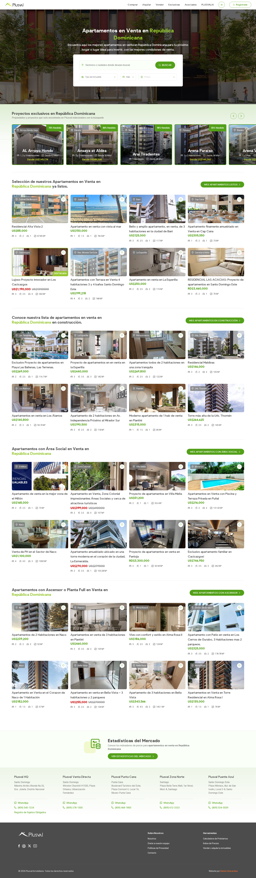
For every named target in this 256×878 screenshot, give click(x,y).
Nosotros (152, 838)
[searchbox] (130, 65)
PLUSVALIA (207, 4)
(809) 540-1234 (26, 807)
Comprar (133, 4)
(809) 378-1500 (74, 807)
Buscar (167, 65)
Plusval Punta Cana (123, 777)
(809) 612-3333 (171, 807)
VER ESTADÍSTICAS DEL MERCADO (131, 756)
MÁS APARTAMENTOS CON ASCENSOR (215, 593)
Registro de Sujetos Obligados (30, 812)
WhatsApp (23, 803)
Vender (160, 4)
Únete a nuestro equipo (158, 843)
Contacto (152, 853)
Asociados (191, 4)
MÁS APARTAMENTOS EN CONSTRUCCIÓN (213, 320)
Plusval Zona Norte (172, 777)
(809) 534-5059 (220, 807)
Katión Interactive (229, 871)
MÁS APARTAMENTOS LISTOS (221, 184)
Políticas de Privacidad (158, 848)
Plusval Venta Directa (77, 777)
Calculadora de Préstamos (215, 838)
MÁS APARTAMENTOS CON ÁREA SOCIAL (214, 452)
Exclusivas (174, 4)
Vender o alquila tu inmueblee (217, 848)
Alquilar (146, 4)
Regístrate (242, 4)
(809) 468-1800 (123, 807)
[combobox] (128, 65)
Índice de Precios (211, 843)
